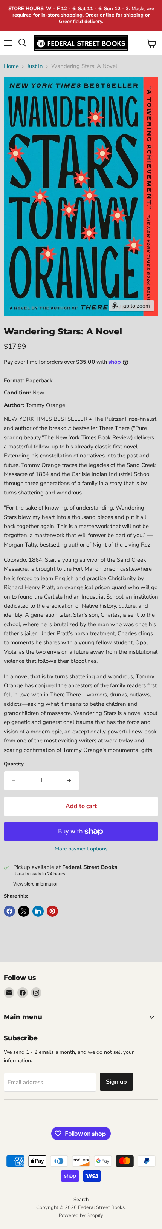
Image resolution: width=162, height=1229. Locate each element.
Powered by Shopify (81, 1215)
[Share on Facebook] (9, 911)
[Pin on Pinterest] (52, 911)
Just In (35, 66)
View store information (36, 884)
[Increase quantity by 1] (69, 780)
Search (81, 1199)
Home (11, 66)
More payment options (81, 849)
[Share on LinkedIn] (38, 911)
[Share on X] (23, 911)
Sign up (116, 1082)
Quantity (14, 764)
